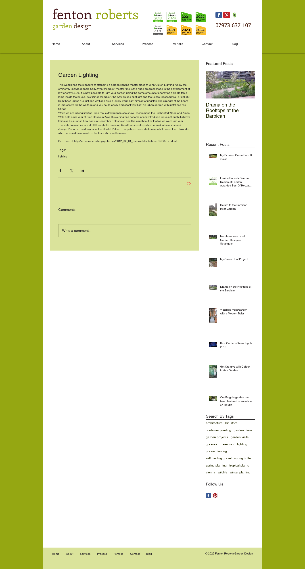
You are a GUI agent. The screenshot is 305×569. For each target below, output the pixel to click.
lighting (62, 156)
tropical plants (239, 465)
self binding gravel (219, 458)
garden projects (217, 437)
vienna (210, 472)
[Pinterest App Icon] (215, 495)
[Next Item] (248, 84)
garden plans (243, 430)
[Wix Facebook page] (218, 15)
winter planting (240, 472)
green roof (227, 444)
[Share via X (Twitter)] (71, 170)
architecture (214, 423)
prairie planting (216, 451)
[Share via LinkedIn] (82, 170)
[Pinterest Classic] (226, 15)
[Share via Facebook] (60, 170)
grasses (211, 444)
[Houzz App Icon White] (234, 15)
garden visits (240, 437)
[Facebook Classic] (208, 495)
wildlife (222, 472)
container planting (218, 430)
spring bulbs (242, 458)
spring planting (216, 465)
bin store (231, 423)
